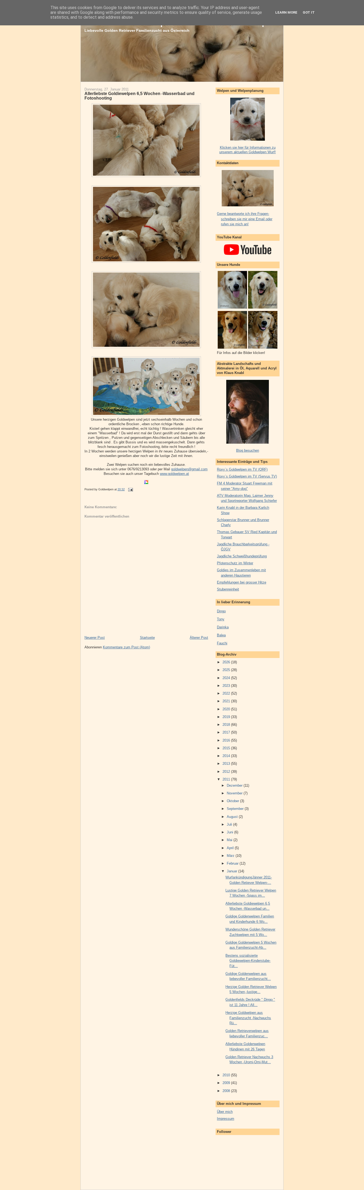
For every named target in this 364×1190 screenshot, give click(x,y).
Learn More (286, 12)
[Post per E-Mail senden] (130, 489)
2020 (227, 709)
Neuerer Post (94, 638)
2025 (227, 670)
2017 (227, 732)
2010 (227, 1075)
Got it (309, 12)
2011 (227, 779)
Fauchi (222, 643)
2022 (227, 693)
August (233, 817)
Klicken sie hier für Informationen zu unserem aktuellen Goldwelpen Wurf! (247, 149)
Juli (230, 824)
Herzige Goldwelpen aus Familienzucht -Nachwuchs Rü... (248, 1018)
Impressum (225, 1119)
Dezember (235, 785)
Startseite (147, 638)
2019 (227, 717)
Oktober (233, 801)
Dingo (221, 611)
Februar (233, 863)
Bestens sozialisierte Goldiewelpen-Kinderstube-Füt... (247, 960)
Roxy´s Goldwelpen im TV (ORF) (242, 469)
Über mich (225, 1112)
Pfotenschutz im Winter (235, 563)
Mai (230, 840)
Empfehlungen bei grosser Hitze (241, 582)
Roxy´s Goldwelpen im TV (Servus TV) (247, 476)
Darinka (223, 627)
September (236, 809)
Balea (221, 635)
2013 (227, 764)
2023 (227, 686)
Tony (220, 619)
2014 (227, 756)
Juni (230, 832)
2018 (227, 725)
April (231, 848)
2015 (227, 748)
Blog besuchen (247, 450)
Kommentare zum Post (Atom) (126, 647)
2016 (227, 740)
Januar (232, 871)
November (235, 793)
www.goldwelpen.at (174, 474)
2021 (227, 701)
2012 (227, 772)
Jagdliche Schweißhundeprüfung (242, 556)
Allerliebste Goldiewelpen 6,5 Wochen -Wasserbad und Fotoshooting (139, 96)
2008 (227, 1091)
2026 (227, 662)
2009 (227, 1083)
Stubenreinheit (228, 589)
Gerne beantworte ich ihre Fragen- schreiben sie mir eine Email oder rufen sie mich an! (244, 219)
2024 (227, 678)
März (231, 856)
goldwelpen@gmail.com (189, 469)
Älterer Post (199, 638)
